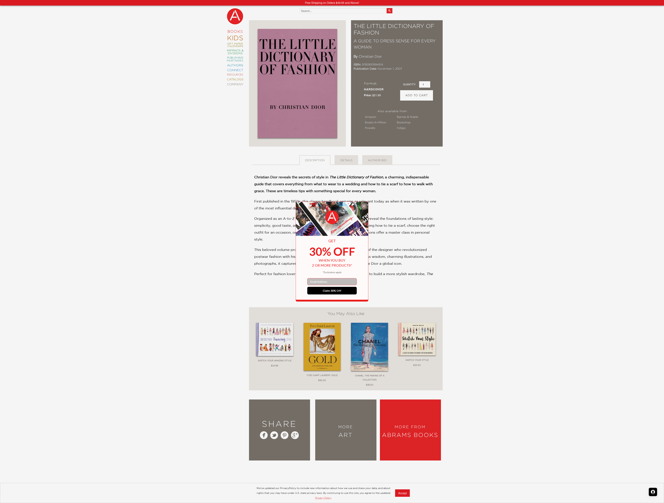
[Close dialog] (364, 206)
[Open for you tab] (653, 492)
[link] (332, 217)
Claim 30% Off (332, 290)
